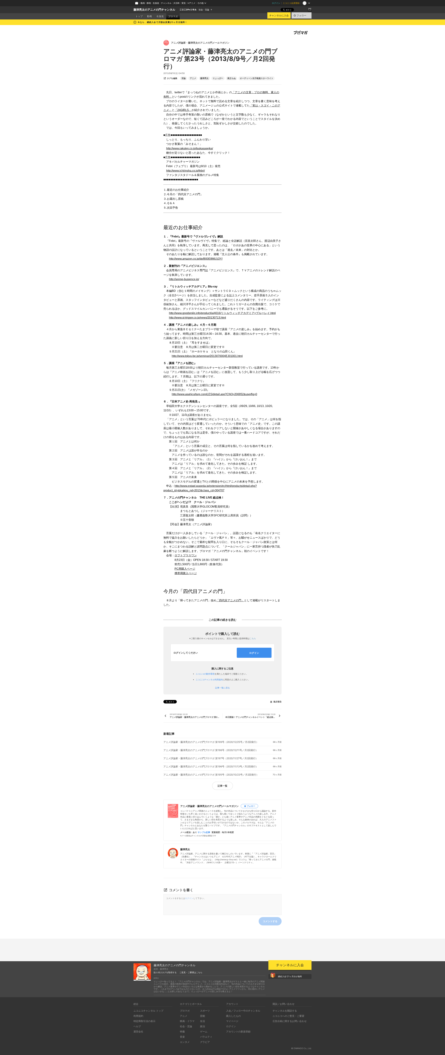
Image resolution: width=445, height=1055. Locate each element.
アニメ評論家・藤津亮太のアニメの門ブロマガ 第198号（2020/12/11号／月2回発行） (210, 750)
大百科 (176, 3)
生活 (202, 1021)
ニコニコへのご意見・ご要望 (288, 1015)
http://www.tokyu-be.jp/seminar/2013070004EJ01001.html (207, 356)
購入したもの (233, 1015)
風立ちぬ (231, 78)
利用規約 (138, 1015)
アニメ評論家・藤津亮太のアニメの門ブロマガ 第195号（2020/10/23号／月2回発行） (211, 774)
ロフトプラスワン (186, 555)
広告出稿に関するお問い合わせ (290, 1021)
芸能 (202, 1015)
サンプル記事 (204, 832)
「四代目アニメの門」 (230, 600)
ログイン (276, 3)
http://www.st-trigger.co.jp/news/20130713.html (197, 317)
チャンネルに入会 (279, 15)
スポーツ (205, 1010)
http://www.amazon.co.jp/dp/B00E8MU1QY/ (195, 258)
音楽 (182, 1036)
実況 (183, 3)
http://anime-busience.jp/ (184, 279)
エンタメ (185, 1041)
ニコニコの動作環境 (205, 674)
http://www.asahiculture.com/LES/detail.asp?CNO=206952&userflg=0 (214, 394)
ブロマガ (173, 16)
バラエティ (206, 1036)
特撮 (182, 1031)
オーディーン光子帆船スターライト (256, 78)
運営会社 (138, 1031)
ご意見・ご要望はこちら (190, 972)
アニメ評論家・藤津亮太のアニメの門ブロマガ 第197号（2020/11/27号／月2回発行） (210, 758)
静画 (149, 3)
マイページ (232, 1021)
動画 (143, 3)
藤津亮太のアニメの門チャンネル (154, 9)
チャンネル (166, 3)
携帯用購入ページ (186, 573)
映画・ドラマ (187, 1021)
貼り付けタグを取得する (165, 972)
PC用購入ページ (185, 568)
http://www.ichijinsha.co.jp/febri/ (185, 170)
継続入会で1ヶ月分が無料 (290, 976)
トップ (139, 16)
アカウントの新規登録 (238, 1031)
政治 (202, 1026)
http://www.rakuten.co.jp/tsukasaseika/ (189, 148)
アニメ (193, 78)
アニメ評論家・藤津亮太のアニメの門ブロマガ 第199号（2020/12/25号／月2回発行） (210, 742)
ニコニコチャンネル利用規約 (209, 679)
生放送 (156, 3)
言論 (183, 78)
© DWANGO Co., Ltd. (301, 1048)
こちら (253, 638)
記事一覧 (222, 785)
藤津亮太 (204, 78)
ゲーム (203, 1031)
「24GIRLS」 (183, 110)
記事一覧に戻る (222, 688)
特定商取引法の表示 (144, 1021)
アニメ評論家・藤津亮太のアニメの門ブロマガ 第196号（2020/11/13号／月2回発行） (210, 766)
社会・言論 (204, 10)
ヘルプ (137, 1026)
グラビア (205, 1041)
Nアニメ (191, 3)
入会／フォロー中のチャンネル (243, 1010)
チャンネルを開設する (285, 1010)
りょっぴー (218, 78)
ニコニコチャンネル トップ (148, 1010)
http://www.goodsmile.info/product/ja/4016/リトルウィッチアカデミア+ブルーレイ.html (222, 313)
